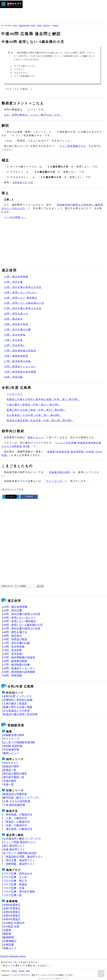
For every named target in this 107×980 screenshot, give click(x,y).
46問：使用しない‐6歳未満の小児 (24, 303)
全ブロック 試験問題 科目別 (19, 853)
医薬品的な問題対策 (15, 794)
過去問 (33, 25)
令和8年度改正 (11, 904)
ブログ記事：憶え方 (15, 880)
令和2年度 (46, 25)
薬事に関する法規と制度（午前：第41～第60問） (36, 410)
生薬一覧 (8, 784)
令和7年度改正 (11, 908)
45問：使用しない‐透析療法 (20, 298)
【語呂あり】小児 (22, 182)
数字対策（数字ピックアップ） (21, 797)
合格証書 (8, 944)
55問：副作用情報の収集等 (20, 350)
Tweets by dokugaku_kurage (12, 956)
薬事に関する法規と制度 (17, 707)
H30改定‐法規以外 (14, 922)
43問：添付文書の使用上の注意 (23, 287)
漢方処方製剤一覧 (13, 777)
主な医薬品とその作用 (16, 710)
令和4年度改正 (11, 919)
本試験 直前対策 (12, 745)
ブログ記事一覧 (12, 895)
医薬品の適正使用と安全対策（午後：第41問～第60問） (40, 420)
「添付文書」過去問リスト (19, 860)
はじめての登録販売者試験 (19, 742)
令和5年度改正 (11, 915)
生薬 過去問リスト (14, 849)
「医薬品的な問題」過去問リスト (23, 856)
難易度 (7, 933)
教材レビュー (36, 437)
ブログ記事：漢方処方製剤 (19, 891)
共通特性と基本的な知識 (17, 699)
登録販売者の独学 (24, 25)
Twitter (21, 971)
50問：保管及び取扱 (16, 324)
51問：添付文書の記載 (17, 329)
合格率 (7, 930)
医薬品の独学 (11, 766)
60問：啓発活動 (13, 377)
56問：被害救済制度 (16, 356)
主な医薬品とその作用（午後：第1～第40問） (34, 415)
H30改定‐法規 (11, 926)
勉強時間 (8, 937)
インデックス (15, 394)
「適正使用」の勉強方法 (17, 829)
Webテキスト (11, 762)
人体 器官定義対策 (14, 804)
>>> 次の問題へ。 (15, 217)
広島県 (39, 25)
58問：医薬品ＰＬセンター (20, 366)
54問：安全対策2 (14, 345)
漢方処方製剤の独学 (15, 773)
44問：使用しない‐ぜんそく (20, 292)
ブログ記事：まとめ (15, 877)
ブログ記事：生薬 (13, 888)
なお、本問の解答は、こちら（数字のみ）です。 (33, 115)
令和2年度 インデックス (17, 696)
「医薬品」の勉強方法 (16, 821)
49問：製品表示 (13, 319)
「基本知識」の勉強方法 (17, 814)
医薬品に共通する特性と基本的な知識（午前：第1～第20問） (43, 399)
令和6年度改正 (11, 912)
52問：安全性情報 (15, 335)
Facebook (29, 496)
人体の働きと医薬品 (15, 703)
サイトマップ (54, 481)
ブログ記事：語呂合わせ (17, 873)
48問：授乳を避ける (16, 313)
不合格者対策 (11, 749)
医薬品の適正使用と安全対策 (20, 714)
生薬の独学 (9, 780)
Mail (28, 971)
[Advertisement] (50, 14)
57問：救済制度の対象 (17, 361)
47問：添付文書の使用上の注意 (23, 308)
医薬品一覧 (9, 770)
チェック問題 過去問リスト (19, 842)
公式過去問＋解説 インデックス (22, 838)
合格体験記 (9, 941)
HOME (15, 25)
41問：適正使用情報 (16, 276)
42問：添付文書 (13, 282)
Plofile (14, 971)
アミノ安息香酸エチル (73, 146)
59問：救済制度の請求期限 (20, 372)
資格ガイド (9, 948)
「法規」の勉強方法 (15, 825)
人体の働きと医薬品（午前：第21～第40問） (33, 404)
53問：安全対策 (13, 340)
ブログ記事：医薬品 (15, 884)
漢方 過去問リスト (14, 845)
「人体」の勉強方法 (15, 818)
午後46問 (55, 25)
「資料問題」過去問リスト (19, 863)
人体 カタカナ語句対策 (16, 801)
